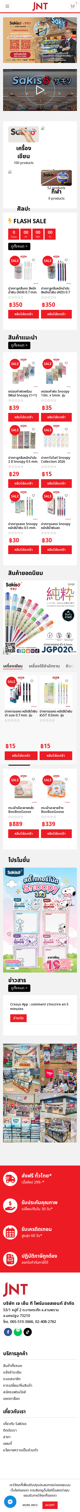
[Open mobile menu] (7, 6)
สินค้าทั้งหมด (12, 1366)
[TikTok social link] (28, 1332)
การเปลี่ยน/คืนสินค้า (17, 1385)
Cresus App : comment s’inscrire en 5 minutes (39, 1006)
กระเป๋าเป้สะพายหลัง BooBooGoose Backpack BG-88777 (21, 813)
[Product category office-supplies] (56, 159)
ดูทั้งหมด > (19, 246)
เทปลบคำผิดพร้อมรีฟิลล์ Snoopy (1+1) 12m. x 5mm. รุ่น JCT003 (22, 397)
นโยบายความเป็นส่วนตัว (20, 1450)
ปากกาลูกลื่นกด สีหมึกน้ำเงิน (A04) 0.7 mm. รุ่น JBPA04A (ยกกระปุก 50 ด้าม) (23, 294)
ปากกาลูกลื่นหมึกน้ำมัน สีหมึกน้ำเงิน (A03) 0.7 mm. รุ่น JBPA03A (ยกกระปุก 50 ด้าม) (56, 294)
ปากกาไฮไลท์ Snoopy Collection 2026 (55, 459)
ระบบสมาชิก (12, 1379)
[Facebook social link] (8, 1332)
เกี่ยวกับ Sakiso (14, 1424)
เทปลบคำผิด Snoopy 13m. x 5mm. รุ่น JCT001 (55, 395)
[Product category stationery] (23, 147)
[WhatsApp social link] (18, 1332)
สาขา (6, 1437)
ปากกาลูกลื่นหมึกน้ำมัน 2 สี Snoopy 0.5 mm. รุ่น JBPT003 (23, 461)
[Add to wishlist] (33, 260)
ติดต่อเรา (10, 1430)
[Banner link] (40, 40)
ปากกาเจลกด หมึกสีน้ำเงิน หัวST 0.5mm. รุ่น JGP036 (56, 715)
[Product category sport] (56, 186)
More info (30, 1505)
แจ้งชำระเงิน (12, 1372)
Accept (50, 1505)
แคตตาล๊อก (11, 1399)
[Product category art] (23, 195)
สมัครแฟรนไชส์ (14, 1392)
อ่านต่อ (18, 1018)
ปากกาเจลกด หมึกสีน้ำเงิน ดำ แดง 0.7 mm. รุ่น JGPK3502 (21, 715)
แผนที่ (7, 1443)
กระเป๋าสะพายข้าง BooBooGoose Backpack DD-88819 (52, 813)
